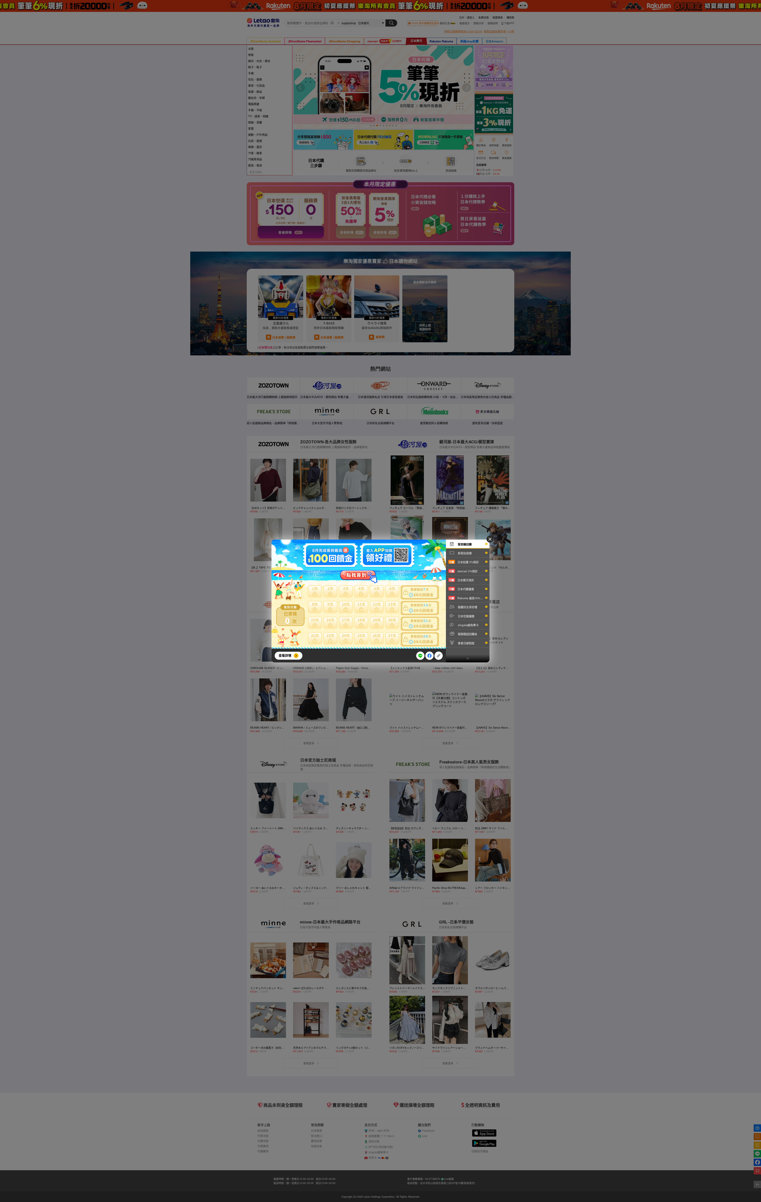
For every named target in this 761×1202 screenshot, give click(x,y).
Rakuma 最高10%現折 (467, 598)
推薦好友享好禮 (467, 607)
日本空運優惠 (465, 616)
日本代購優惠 (461, 589)
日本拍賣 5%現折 (464, 562)
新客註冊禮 (464, 553)
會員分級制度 (465, 643)
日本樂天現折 (461, 580)
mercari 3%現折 (463, 571)
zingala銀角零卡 (468, 625)
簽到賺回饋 (464, 544)
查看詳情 (285, 655)
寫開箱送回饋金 (467, 634)
